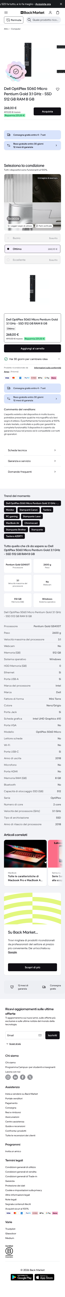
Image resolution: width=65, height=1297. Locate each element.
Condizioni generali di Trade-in (21, 1176)
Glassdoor (10, 1233)
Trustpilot (10, 1228)
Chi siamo (10, 1062)
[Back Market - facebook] (22, 1077)
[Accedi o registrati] (50, 12)
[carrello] (57, 12)
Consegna (10, 1107)
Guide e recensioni (15, 1126)
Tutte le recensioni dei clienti (20, 1135)
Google (12, 952)
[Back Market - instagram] (8, 1077)
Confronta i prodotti (15, 1130)
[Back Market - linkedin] (15, 1077)
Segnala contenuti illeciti (18, 1204)
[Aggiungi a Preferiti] (57, 89)
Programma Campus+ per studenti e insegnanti (30, 1067)
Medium (9, 1238)
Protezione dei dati (15, 1185)
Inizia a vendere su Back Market (21, 1093)
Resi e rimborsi (13, 1112)
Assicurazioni (12, 1116)
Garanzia (9, 1180)
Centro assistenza (14, 1121)
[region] (32, 863)
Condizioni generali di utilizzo (20, 1167)
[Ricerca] (29, 19)
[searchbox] (46, 20)
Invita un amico (13, 1151)
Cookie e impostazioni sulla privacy (23, 1190)
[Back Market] (32, 12)
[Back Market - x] (30, 1077)
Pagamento (11, 1103)
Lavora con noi (12, 1071)
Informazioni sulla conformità (47, 367)
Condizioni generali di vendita (20, 1171)
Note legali (10, 1199)
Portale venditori (13, 1098)
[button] (16, 71)
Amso (6, 371)
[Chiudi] (61, 4)
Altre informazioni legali (17, 1194)
